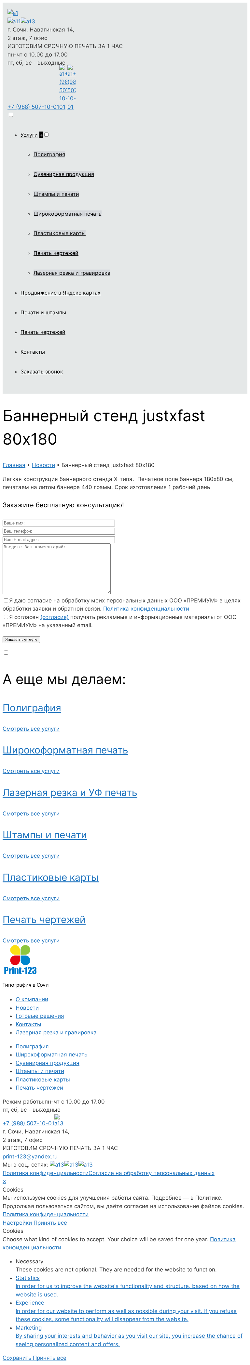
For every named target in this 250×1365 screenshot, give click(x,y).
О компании (32, 999)
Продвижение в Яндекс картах (61, 292)
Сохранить (18, 1358)
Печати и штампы (43, 312)
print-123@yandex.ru (30, 1156)
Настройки (18, 1223)
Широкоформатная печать (68, 213)
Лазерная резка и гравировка (72, 273)
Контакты (33, 351)
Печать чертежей (56, 253)
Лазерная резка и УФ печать (70, 792)
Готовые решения (40, 1016)
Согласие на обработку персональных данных (152, 1173)
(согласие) (54, 617)
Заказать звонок (42, 371)
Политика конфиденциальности (146, 608)
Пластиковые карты (60, 233)
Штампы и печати (56, 194)
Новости (27, 1008)
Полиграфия (49, 154)
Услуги (29, 135)
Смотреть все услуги (31, 729)
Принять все (50, 1223)
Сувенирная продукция (64, 174)
